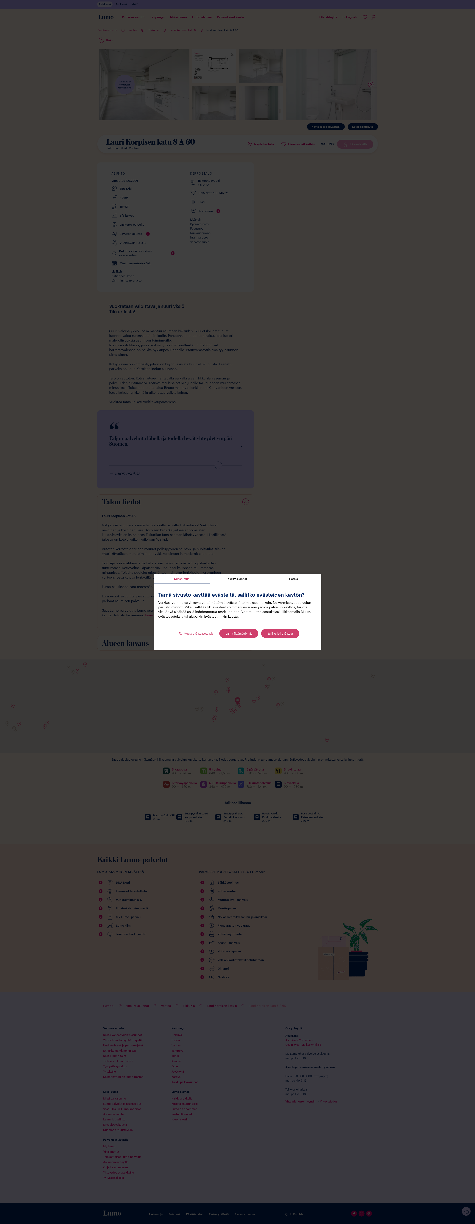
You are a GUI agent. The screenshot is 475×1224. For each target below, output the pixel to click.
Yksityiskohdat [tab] (237, 578)
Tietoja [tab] (293, 578)
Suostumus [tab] (181, 578)
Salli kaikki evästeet (280, 633)
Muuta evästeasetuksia (199, 633)
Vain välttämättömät (239, 633)
